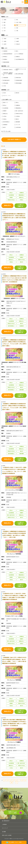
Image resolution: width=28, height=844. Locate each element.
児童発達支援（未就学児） (8, 69)
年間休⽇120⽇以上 (19, 113)
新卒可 (4, 127)
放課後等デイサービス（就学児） (21, 70)
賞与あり (4, 105)
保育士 (17, 51)
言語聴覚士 (5, 59)
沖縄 (17, 30)
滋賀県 (17, 41)
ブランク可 (18, 124)
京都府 (5, 41)
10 (11, 782)
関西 (17, 25)
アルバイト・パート (7, 95)
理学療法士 (5, 56)
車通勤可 (4, 110)
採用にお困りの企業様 (6, 835)
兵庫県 (17, 38)
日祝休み (4, 119)
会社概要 (4, 831)
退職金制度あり (18, 108)
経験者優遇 (18, 121)
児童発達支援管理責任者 (7, 53)
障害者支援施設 (18, 83)
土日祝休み (18, 116)
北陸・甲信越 (18, 22)
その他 (4, 85)
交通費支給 (18, 105)
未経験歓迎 (5, 124)
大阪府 (5, 38)
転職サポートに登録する (13, 812)
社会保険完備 (5, 108)
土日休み (4, 116)
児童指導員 (5, 51)
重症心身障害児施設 (19, 73)
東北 (17, 19)
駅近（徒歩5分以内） (20, 110)
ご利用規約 (4, 824)
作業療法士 (18, 56)
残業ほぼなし (5, 113)
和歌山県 (18, 44)
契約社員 (17, 92)
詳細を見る (7, 205)
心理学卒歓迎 (18, 127)
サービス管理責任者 (19, 53)
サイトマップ (5, 828)
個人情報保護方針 (6, 820)
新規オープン (5, 102)
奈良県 (5, 44)
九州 (4, 30)
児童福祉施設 (5, 77)
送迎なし (17, 102)
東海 (4, 25)
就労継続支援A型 (6, 80)
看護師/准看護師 (6, 62)
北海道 (5, 19)
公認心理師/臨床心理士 (20, 59)
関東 (4, 22)
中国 (4, 27)
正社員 (4, 92)
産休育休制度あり (6, 121)
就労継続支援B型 (19, 80)
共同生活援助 (5, 83)
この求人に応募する (20, 205)
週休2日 (17, 119)
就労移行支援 (18, 77)
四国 (17, 27)
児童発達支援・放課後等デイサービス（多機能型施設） (8, 73)
